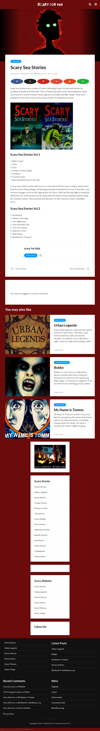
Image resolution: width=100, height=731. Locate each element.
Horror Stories (40, 487)
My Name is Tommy (69, 410)
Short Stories (40, 524)
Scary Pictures (40, 608)
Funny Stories (40, 546)
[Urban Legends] (27, 334)
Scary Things (39, 613)
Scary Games (39, 602)
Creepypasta (39, 551)
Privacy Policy (8, 714)
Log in (54, 692)
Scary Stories (59, 320)
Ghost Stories (40, 497)
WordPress (67, 723)
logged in (26, 293)
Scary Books (16, 61)
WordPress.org (58, 708)
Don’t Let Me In (58, 665)
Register (55, 686)
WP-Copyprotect (27, 729)
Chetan (16, 729)
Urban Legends (65, 325)
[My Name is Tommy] (27, 418)
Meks (52, 723)
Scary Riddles (40, 519)
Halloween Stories (61, 362)
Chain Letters (40, 556)
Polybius (21, 686)
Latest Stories (60, 405)
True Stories (39, 513)
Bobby (59, 367)
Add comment (42, 74)
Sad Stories (39, 540)
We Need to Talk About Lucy (63, 670)
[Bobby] (27, 376)
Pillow (27, 692)
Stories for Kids (41, 508)
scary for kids (15, 74)
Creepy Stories (40, 503)
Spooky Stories (40, 535)
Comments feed (58, 703)
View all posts (30, 255)
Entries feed (57, 697)
